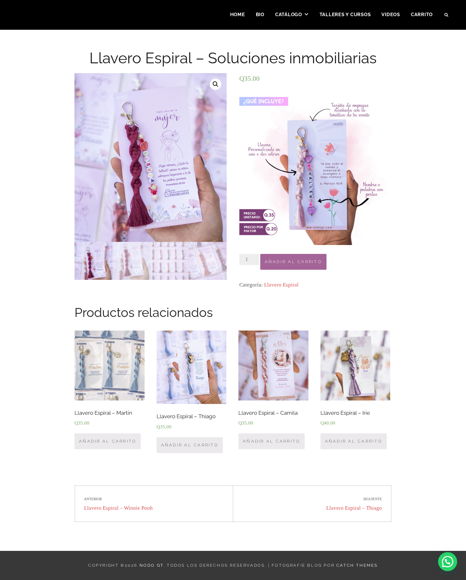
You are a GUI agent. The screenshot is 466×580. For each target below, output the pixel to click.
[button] (447, 561)
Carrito (422, 14)
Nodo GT (151, 565)
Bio (260, 14)
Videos (390, 14)
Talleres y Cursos (345, 14)
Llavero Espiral (281, 285)
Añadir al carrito (293, 261)
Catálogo (288, 14)
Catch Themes (357, 565)
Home (237, 14)
